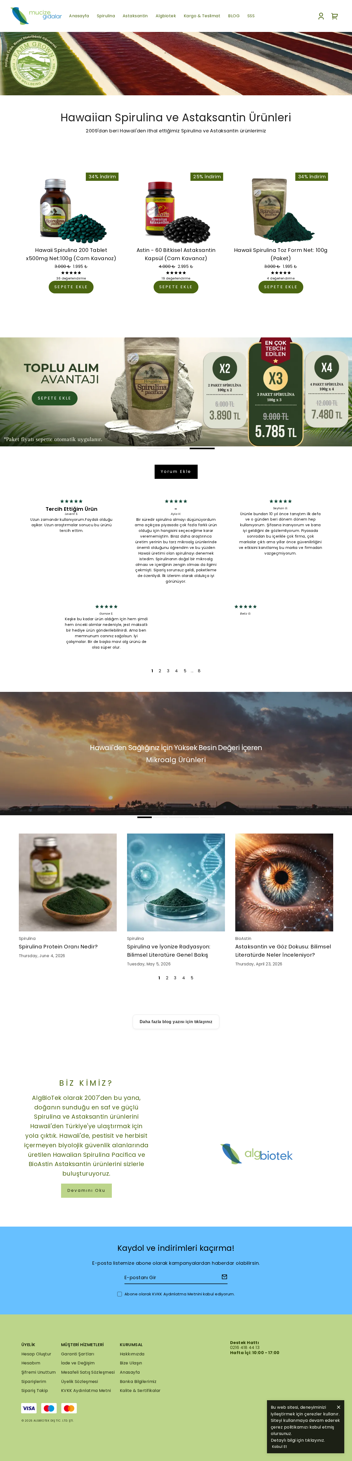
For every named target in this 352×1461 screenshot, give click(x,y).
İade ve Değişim (78, 1363)
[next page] (192, 671)
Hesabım (30, 1363)
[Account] (321, 15)
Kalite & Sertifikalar (140, 1391)
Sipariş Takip (34, 1391)
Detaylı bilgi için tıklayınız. (298, 1440)
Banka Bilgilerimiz (138, 1381)
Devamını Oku (86, 1190)
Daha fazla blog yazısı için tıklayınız (176, 1022)
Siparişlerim (33, 1381)
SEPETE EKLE (71, 287)
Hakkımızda (132, 1354)
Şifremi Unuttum (38, 1372)
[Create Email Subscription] (224, 1278)
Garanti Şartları (77, 1354)
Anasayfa (130, 1372)
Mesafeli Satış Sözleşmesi (88, 1372)
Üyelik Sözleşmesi (79, 1381)
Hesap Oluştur (36, 1354)
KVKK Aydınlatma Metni (86, 1391)
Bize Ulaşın (131, 1363)
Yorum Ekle (176, 471)
